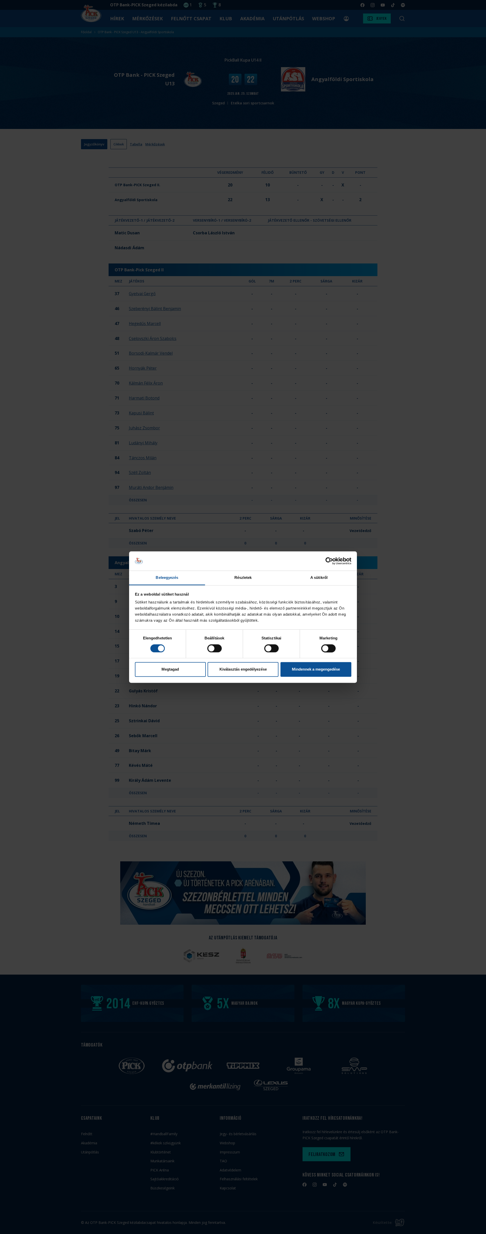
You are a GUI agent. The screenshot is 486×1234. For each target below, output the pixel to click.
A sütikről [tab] (319, 578)
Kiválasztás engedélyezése (243, 669)
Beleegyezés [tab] (167, 578)
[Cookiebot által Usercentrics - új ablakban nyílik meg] (329, 561)
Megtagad (170, 669)
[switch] (214, 648)
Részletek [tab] (243, 578)
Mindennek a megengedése (316, 669)
